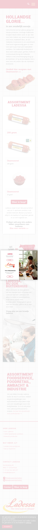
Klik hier (10, 276)
